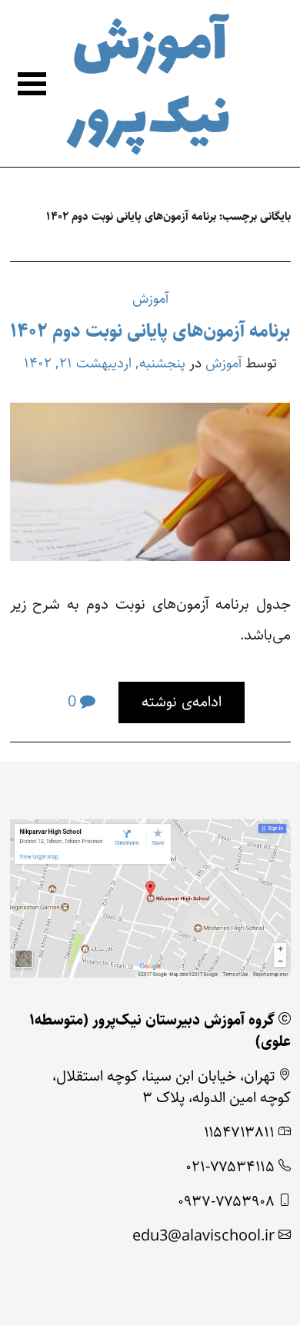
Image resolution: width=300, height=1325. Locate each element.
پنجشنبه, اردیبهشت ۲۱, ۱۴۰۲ (104, 363)
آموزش (150, 298)
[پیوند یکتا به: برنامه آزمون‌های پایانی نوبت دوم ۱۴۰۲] (149, 481)
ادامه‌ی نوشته (182, 702)
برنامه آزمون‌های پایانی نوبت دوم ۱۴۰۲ (150, 331)
